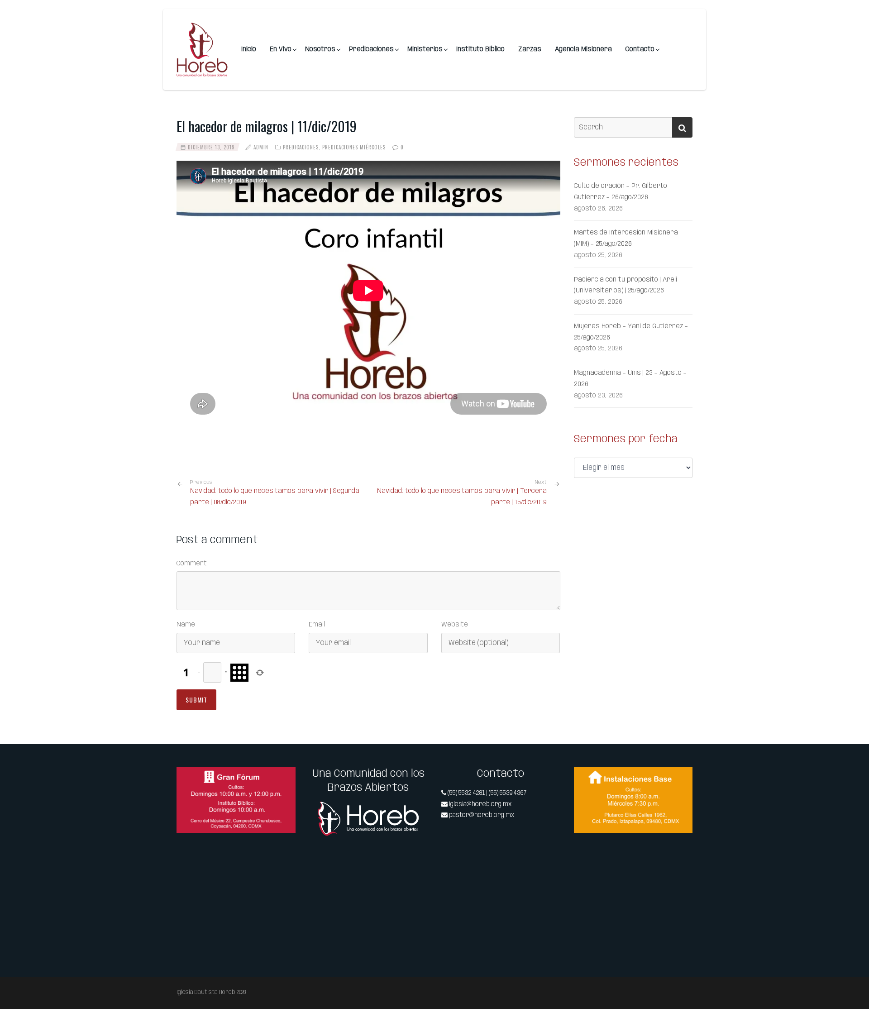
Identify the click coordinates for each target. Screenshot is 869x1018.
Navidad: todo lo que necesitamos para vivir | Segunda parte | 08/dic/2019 (274, 492)
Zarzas (529, 49)
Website (454, 624)
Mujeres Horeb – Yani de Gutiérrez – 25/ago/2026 (631, 332)
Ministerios (425, 49)
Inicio (248, 49)
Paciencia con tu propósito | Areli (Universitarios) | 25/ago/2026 (625, 285)
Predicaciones (371, 49)
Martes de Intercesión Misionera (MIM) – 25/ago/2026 (626, 238)
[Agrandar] (283, 778)
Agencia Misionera (583, 49)
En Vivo (280, 49)
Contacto (639, 49)
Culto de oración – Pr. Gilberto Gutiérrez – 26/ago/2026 (620, 191)
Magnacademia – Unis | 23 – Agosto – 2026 (630, 378)
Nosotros (320, 49)
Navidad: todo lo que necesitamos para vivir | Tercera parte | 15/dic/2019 (462, 496)
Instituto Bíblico (480, 49)
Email (317, 624)
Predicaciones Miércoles (354, 147)
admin (260, 147)
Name (186, 624)
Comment (192, 563)
